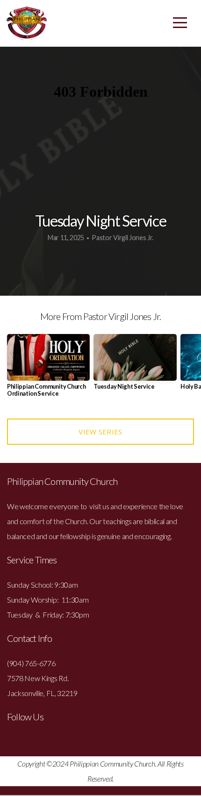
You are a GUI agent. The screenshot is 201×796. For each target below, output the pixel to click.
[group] (48, 369)
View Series (100, 431)
